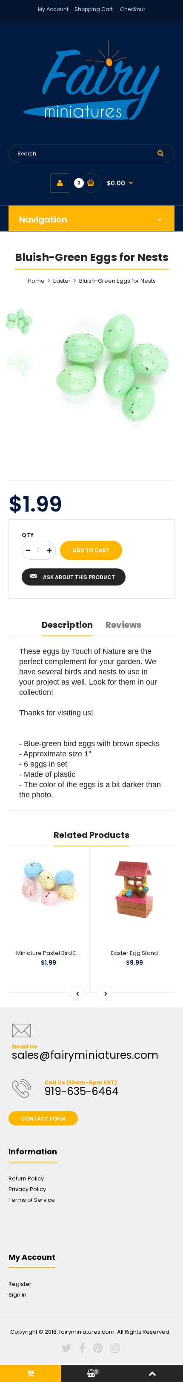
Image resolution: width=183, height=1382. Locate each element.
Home (36, 281)
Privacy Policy (27, 1189)
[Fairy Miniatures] (91, 118)
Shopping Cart (93, 9)
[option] (112, 370)
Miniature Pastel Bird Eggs (51, 953)
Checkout (132, 9)
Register (20, 1284)
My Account (53, 9)
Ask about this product (79, 577)
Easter (62, 281)
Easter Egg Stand (134, 953)
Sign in (17, 1295)
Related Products (91, 835)
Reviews (123, 625)
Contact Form (43, 1118)
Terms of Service (32, 1200)
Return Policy (26, 1178)
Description (67, 625)
